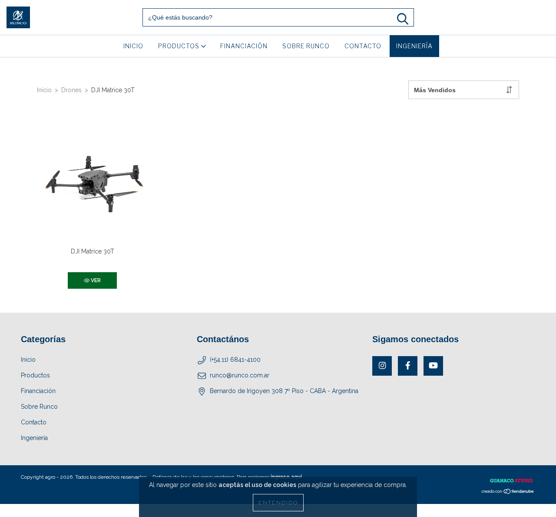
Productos (179, 46)
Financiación (244, 46)
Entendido (278, 503)
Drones (71, 90)
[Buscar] (403, 19)
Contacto (362, 46)
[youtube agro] (433, 366)
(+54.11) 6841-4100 (235, 359)
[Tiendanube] (508, 492)
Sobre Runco (306, 46)
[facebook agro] (407, 366)
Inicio (133, 46)
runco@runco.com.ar (239, 375)
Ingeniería (414, 46)
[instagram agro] (382, 366)
